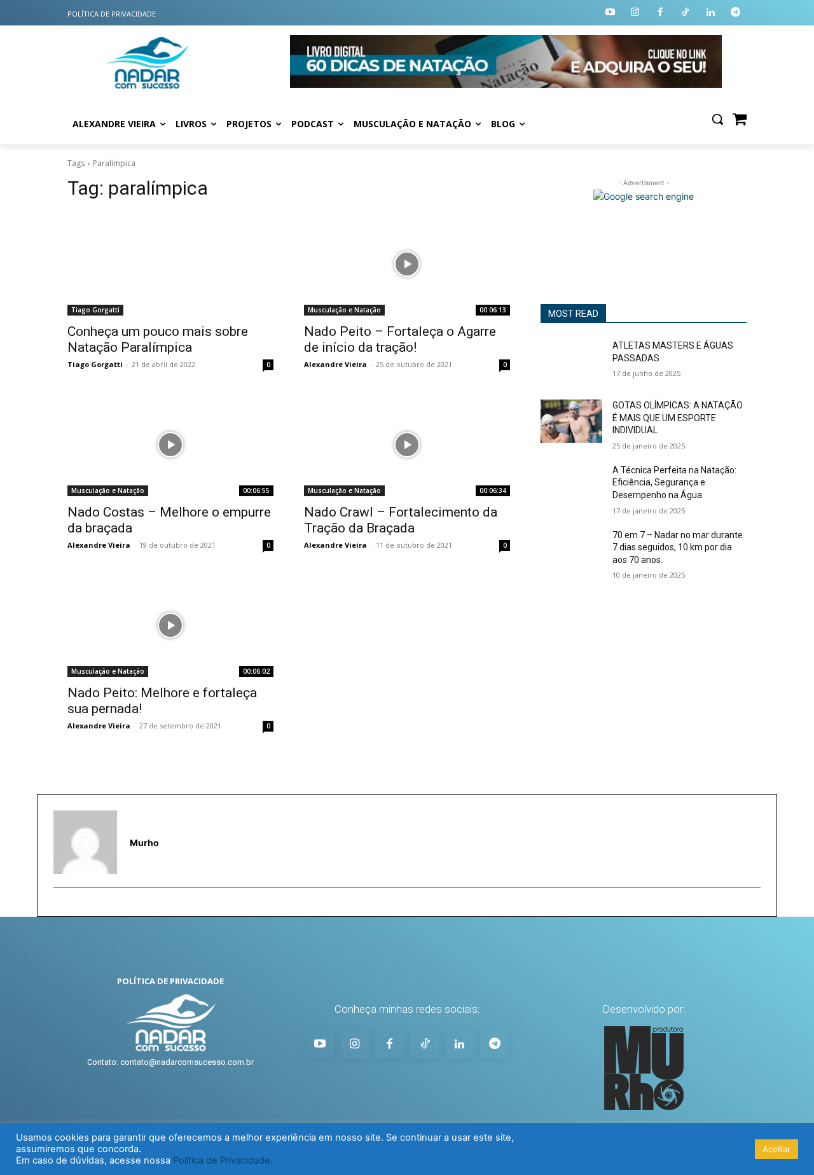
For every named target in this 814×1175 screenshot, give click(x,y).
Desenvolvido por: (644, 1009)
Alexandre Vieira (335, 364)
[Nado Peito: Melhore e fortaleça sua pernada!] (170, 625)
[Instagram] (635, 13)
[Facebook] (660, 13)
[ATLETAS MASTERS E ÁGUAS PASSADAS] (571, 361)
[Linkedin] (711, 13)
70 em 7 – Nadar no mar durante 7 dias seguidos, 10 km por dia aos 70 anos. (677, 547)
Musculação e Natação (344, 309)
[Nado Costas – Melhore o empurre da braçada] (170, 444)
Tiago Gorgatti (95, 309)
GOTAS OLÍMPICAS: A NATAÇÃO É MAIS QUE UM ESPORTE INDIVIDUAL (677, 417)
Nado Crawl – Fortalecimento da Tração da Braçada (400, 520)
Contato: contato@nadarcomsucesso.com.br (170, 1062)
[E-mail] (59, 907)
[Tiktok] (686, 13)
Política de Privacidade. (223, 1160)
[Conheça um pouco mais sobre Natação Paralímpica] (170, 264)
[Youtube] (610, 13)
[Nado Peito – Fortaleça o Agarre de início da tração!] (407, 264)
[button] (717, 119)
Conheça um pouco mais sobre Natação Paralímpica (157, 339)
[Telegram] (736, 13)
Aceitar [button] (776, 1149)
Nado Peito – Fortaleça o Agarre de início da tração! (400, 339)
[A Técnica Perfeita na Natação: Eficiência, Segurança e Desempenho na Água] (571, 486)
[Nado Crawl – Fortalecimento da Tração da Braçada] (407, 444)
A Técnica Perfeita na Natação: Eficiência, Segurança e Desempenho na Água (674, 482)
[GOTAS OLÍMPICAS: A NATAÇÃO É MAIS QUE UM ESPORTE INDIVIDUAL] (571, 421)
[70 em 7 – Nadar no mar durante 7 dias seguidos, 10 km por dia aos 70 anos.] (571, 551)
